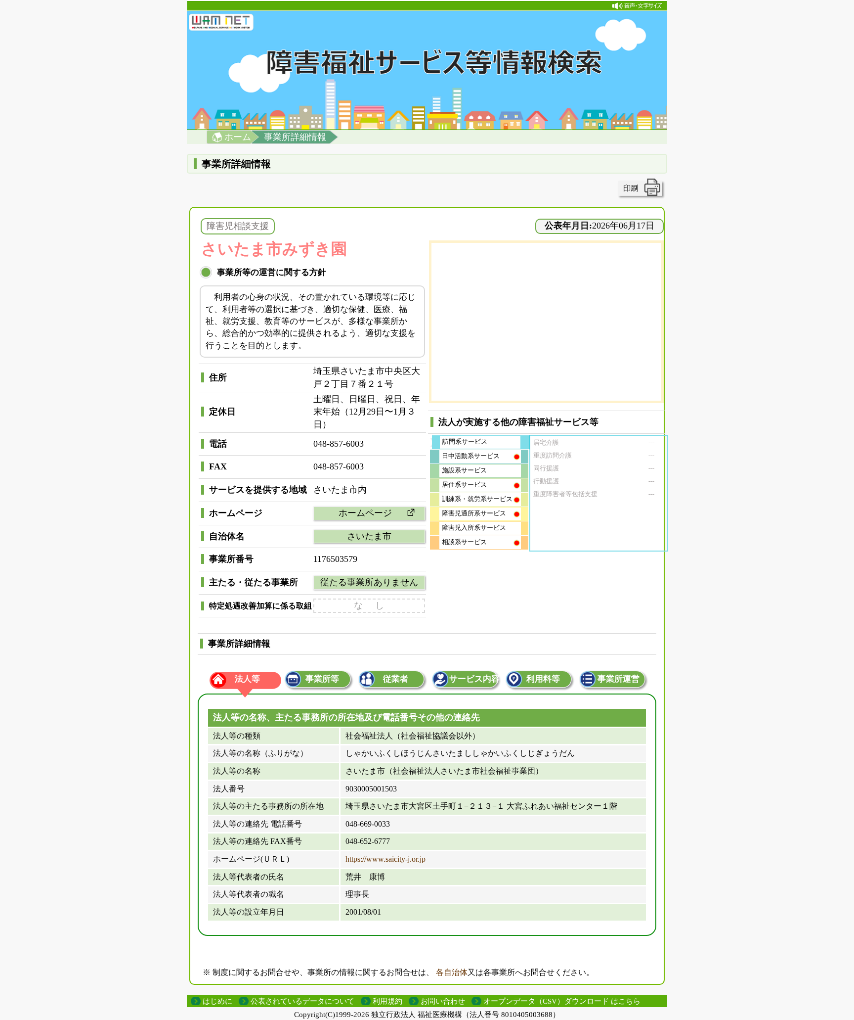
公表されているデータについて (302, 1001)
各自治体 (452, 972)
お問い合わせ (443, 1001)
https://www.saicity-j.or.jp (385, 859)
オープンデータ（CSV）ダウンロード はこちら (561, 1001)
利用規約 (387, 1001)
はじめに (217, 1001)
